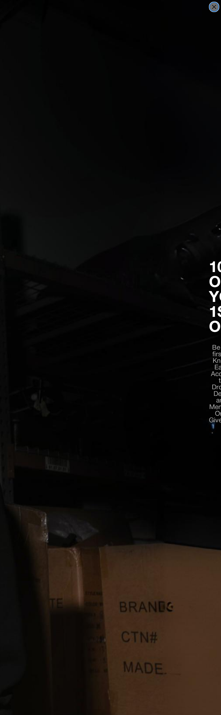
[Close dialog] (214, 6)
